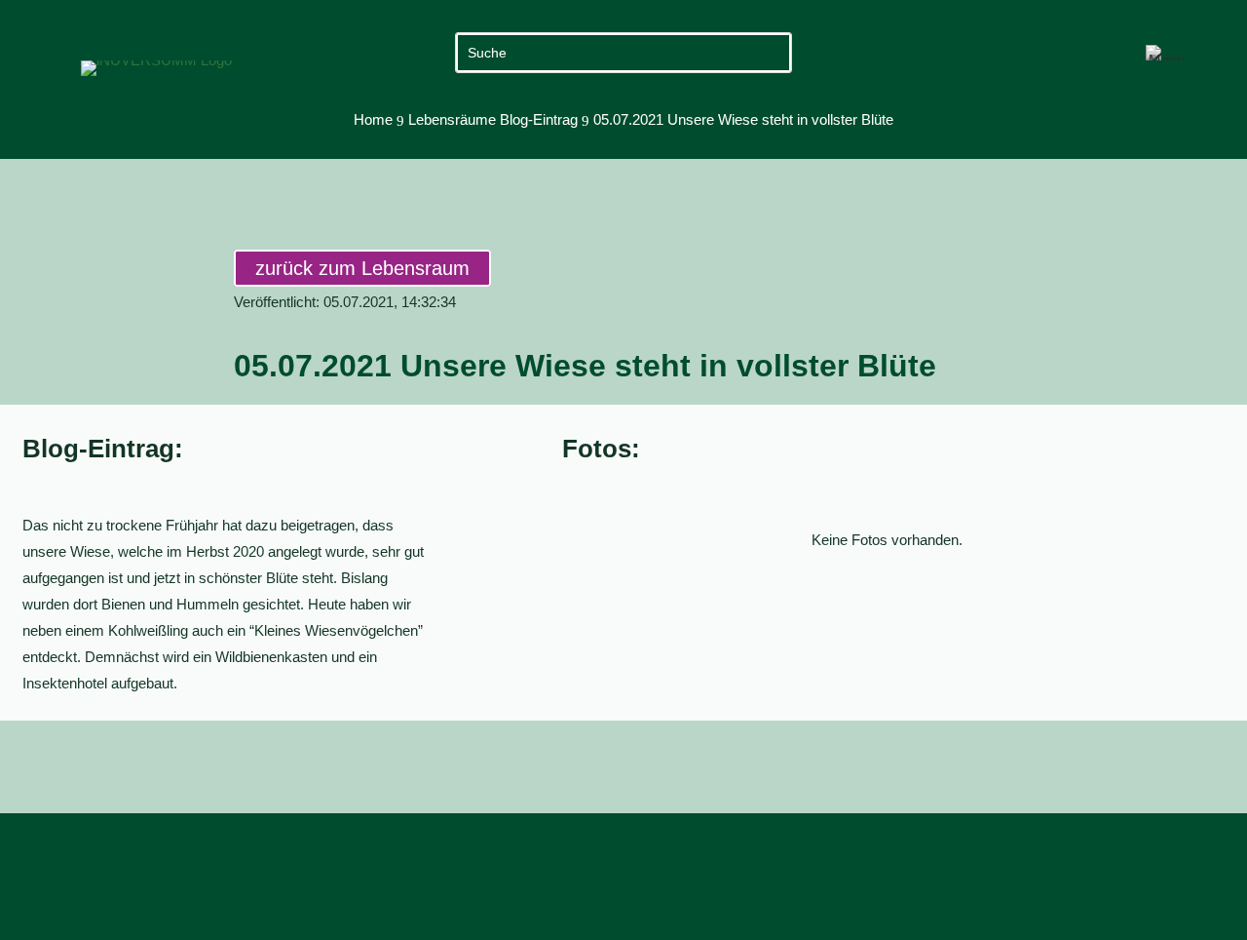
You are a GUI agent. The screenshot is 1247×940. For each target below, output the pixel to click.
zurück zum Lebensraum (362, 268)
